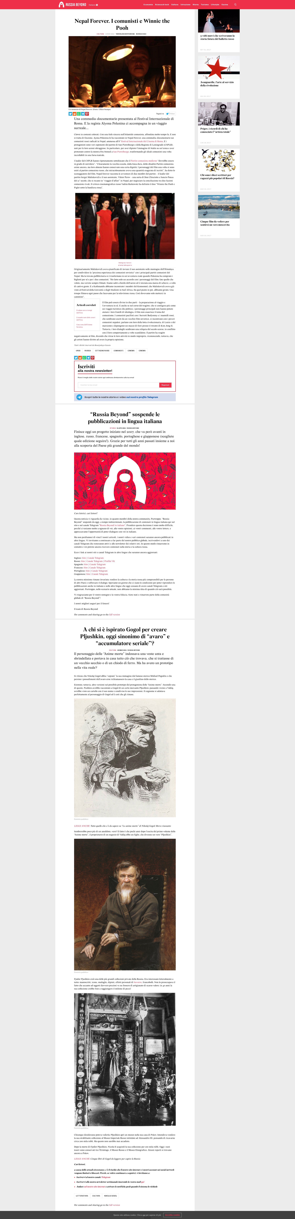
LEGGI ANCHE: (82, 826)
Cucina (224, 4)
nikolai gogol (110, 1196)
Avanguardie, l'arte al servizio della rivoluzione (217, 84)
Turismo (205, 4)
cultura (96, 1196)
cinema (131, 351)
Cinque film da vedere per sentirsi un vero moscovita (215, 223)
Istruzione (185, 4)
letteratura (82, 1196)
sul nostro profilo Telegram (142, 397)
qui (142, 1182)
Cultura (174, 4)
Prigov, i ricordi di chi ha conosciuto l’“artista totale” (215, 130)
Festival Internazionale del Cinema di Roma (142, 141)
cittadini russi (102, 351)
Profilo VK (109, 561)
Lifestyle (215, 4)
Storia (196, 4)
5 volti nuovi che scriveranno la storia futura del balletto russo (217, 37)
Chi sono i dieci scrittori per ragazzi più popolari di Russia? (217, 177)
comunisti (118, 351)
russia (88, 351)
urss (78, 351)
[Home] (61, 4)
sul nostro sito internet (94, 1187)
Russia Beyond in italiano (112, 525)
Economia (148, 4)
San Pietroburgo (121, 152)
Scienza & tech (162, 4)
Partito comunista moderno (144, 161)
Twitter (172, 114)
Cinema (142, 351)
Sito (84, 558)
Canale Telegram (96, 558)
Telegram (105, 1177)
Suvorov (138, 982)
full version (114, 615)
